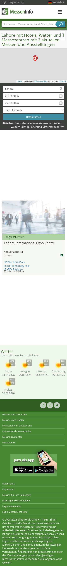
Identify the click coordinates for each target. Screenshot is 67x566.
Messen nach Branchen (14, 414)
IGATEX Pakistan (13, 269)
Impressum (8, 489)
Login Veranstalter (11, 506)
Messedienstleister (12, 436)
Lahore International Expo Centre (29, 243)
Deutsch (57, 2)
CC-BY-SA (62, 81)
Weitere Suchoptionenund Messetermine (35, 127)
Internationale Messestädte (16, 431)
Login (4, 2)
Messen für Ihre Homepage (16, 494)
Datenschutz (8, 483)
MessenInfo (17, 11)
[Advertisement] (33, 166)
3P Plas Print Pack (14, 262)
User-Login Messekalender (16, 500)
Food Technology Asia (16, 265)
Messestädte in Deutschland (17, 425)
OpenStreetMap (40, 81)
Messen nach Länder (13, 419)
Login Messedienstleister (15, 511)
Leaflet (19, 81)
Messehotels (8, 442)
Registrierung (17, 2)
